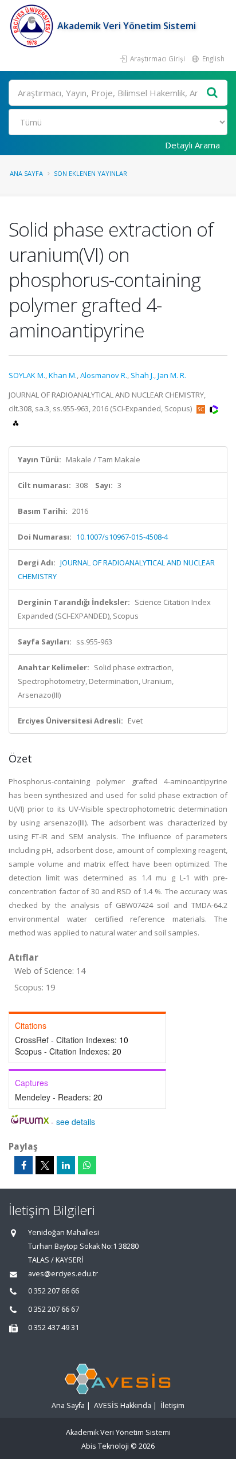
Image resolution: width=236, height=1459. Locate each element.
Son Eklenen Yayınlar (90, 173)
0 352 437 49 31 (53, 1327)
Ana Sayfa (26, 173)
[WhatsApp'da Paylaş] (87, 1165)
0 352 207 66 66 (53, 1291)
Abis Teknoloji (105, 1446)
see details (75, 1121)
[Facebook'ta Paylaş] (23, 1165)
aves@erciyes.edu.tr (63, 1274)
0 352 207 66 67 (53, 1309)
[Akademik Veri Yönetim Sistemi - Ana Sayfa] (33, 26)
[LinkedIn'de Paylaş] (66, 1165)
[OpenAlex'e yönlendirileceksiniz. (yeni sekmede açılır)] (15, 422)
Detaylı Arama (192, 145)
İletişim (172, 1405)
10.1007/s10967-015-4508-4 (122, 537)
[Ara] (212, 93)
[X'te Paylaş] (45, 1165)
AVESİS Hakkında (122, 1405)
